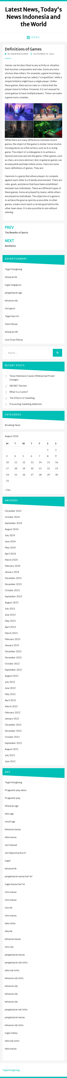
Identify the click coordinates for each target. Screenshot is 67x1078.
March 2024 (11, 559)
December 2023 (13, 578)
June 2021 (10, 761)
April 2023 (10, 626)
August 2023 (11, 602)
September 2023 (13, 596)
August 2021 (11, 749)
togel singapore (13, 284)
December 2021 (13, 724)
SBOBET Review (18, 385)
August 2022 (11, 675)
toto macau (11, 899)
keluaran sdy (11, 300)
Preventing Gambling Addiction (26, 404)
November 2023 (13, 584)
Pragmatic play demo (15, 790)
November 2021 (13, 730)
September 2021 (13, 743)
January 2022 (12, 718)
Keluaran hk (11, 277)
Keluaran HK (11, 331)
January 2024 (12, 571)
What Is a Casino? (19, 391)
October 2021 (12, 736)
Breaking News (12, 425)
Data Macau (11, 324)
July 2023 (10, 608)
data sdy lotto (12, 1040)
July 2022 (10, 681)
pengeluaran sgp (13, 292)
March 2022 (11, 706)
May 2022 (10, 694)
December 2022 (13, 651)
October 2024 (12, 517)
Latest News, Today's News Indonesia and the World (33, 17)
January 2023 (12, 645)
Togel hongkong (11, 1069)
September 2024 (13, 523)
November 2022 (13, 657)
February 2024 (12, 565)
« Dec (8, 489)
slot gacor (10, 308)
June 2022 (10, 688)
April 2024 (10, 553)
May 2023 (10, 620)
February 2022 (12, 712)
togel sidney (11, 1032)
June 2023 (10, 614)
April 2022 (10, 700)
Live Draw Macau (14, 339)
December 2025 (13, 510)
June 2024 (10, 541)
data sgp (9, 813)
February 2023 (12, 639)
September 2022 (13, 669)
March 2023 (11, 633)
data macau (11, 1048)
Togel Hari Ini (12, 316)
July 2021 (10, 755)
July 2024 (10, 535)
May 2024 (10, 547)
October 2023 (12, 590)
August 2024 (11, 529)
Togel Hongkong (13, 269)
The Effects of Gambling (22, 397)
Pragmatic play (12, 798)
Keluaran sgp (11, 805)
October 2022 (12, 663)
